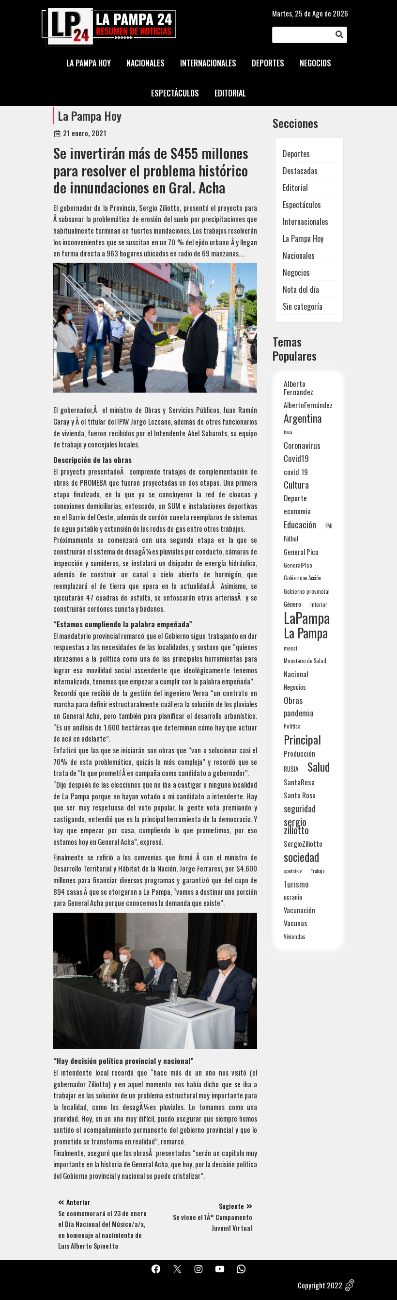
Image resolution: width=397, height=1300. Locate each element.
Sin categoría (302, 306)
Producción (299, 753)
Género (292, 604)
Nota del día (301, 289)
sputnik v (293, 870)
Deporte (295, 497)
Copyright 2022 (320, 1285)
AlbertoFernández (308, 405)
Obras (293, 700)
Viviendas (294, 936)
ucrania (293, 897)
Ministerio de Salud (305, 661)
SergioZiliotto (303, 843)
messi (290, 648)
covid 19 (296, 471)
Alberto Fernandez (298, 387)
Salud (318, 766)
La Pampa (306, 632)
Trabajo (317, 870)
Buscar (339, 35)
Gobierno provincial (307, 591)
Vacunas (295, 923)
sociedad (301, 856)
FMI (329, 526)
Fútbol (291, 538)
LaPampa (307, 617)
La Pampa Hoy (90, 115)
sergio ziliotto (296, 826)
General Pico (301, 552)
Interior (318, 604)
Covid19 (296, 458)
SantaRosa (299, 782)
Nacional (296, 673)
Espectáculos (302, 204)
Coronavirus (302, 445)
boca (288, 432)
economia (297, 511)
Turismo (296, 883)
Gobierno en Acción (302, 578)
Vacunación (299, 910)
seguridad (300, 808)
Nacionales (299, 255)
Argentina (302, 418)
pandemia (299, 713)
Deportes (296, 153)
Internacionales (305, 221)
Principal (302, 739)
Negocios (296, 272)
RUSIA (291, 769)
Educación (300, 524)
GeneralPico (298, 565)
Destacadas (300, 170)
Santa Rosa (300, 795)
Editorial (295, 187)
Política (292, 726)
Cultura (296, 484)
